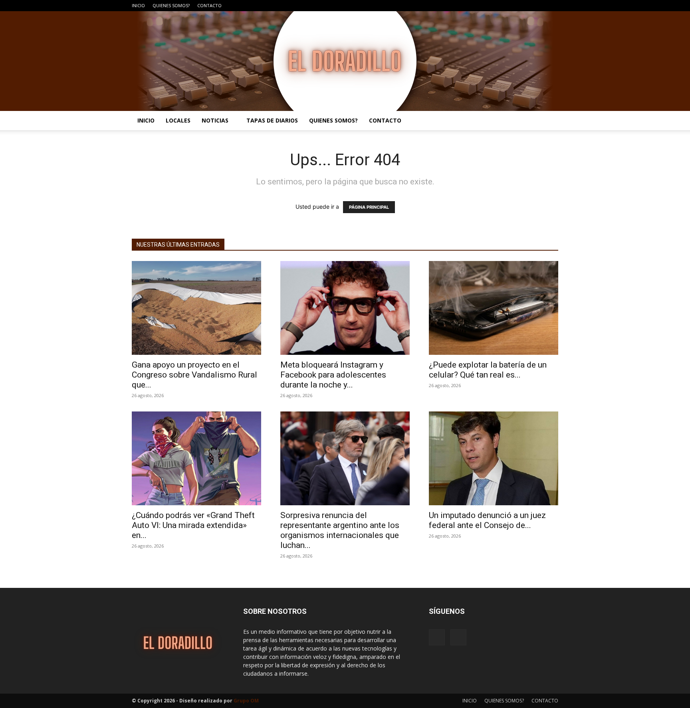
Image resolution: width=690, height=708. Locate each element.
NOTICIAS (215, 120)
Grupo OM (246, 700)
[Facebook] (539, 5)
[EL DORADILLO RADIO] (345, 61)
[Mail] (552, 5)
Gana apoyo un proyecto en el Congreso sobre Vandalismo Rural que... (194, 375)
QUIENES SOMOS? (171, 5)
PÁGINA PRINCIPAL (369, 207)
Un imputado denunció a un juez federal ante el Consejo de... (487, 520)
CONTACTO (209, 5)
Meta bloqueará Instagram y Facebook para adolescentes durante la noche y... (333, 375)
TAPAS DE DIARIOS (272, 120)
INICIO (138, 5)
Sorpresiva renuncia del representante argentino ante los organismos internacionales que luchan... (339, 530)
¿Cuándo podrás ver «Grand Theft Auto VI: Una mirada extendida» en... (193, 525)
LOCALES (178, 120)
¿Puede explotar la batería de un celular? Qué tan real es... (488, 370)
